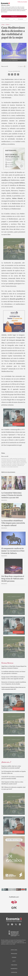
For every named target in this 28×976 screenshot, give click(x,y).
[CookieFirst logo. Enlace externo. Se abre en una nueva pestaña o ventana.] (5, 3)
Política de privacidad (22, 2)
